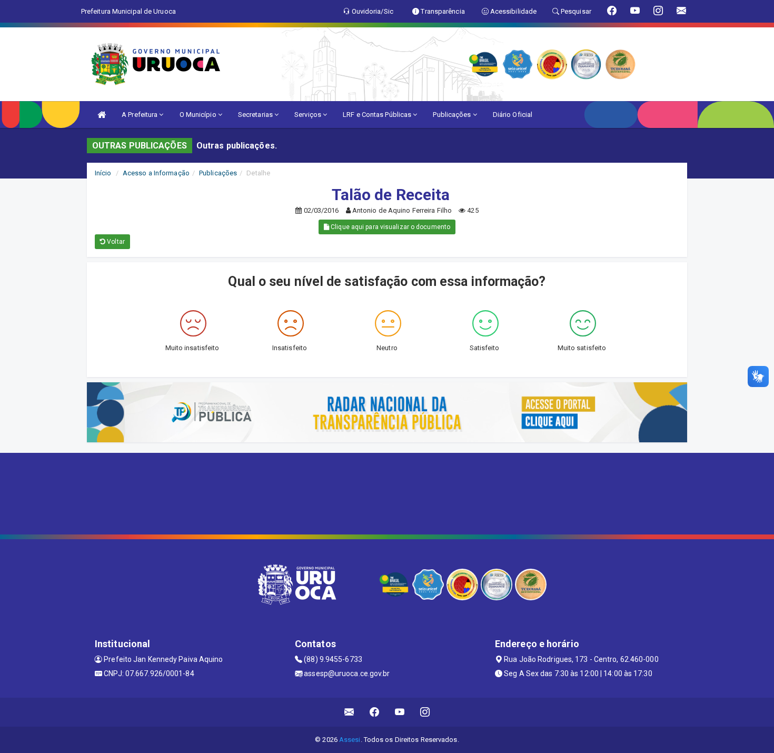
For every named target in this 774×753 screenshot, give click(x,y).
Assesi (350, 740)
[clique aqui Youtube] (400, 712)
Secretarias (256, 114)
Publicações (452, 114)
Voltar (115, 241)
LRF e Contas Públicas (378, 114)
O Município (199, 114)
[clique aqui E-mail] (349, 712)
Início (103, 173)
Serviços (308, 114)
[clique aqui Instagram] (425, 712)
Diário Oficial (512, 114)
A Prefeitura (140, 114)
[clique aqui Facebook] (374, 712)
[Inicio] (101, 114)
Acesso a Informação (156, 173)
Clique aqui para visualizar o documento (389, 227)
